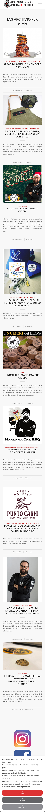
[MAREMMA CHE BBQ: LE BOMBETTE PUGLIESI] (22, 425)
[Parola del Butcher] (18, 4)
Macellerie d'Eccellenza (30, 523)
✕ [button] (42, 759)
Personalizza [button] (22, 807)
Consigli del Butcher (13, 129)
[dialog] (22, 784)
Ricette (37, 61)
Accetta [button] (22, 793)
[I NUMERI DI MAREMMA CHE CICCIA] (22, 350)
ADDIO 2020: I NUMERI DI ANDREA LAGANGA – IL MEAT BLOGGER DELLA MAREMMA (22, 611)
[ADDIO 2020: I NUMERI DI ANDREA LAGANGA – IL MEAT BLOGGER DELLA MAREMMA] (22, 579)
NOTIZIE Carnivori (32, 129)
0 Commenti (28, 90)
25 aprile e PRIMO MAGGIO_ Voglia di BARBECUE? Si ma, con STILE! (22, 134)
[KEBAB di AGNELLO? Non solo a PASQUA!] (22, 43)
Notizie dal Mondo (27, 297)
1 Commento (29, 709)
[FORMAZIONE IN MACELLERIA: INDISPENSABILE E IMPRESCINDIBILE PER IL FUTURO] (22, 656)
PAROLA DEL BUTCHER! (26, 61)
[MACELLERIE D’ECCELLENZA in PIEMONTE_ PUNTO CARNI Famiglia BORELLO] (22, 503)
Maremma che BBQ (11, 61)
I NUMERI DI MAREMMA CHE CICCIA (22, 376)
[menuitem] (38, 4)
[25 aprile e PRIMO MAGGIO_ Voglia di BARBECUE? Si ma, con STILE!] (22, 110)
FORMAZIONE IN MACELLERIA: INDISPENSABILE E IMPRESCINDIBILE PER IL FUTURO (22, 680)
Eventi (20, 206)
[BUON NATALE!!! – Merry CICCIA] (22, 184)
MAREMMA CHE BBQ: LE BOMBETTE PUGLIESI (22, 451)
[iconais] (22, 738)
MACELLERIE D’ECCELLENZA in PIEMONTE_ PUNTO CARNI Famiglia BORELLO (22, 528)
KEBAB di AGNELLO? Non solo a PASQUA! (22, 65)
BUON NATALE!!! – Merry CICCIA (22, 210)
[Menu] (38, 4)
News (24, 129)
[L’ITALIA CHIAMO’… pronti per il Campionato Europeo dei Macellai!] (22, 271)
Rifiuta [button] (22, 800)
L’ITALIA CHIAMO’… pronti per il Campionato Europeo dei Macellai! (22, 303)
